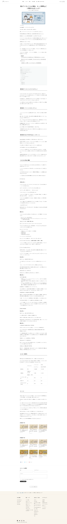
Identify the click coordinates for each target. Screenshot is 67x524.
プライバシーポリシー (45, 504)
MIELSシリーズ (28, 501)
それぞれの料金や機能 (23, 73)
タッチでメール (33, 290)
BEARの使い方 (36, 514)
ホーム (18, 492)
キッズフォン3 (23, 251)
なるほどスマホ (36, 510)
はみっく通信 (21, 492)
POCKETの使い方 (36, 511)
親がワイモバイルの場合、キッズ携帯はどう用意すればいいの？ (34, 492)
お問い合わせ (44, 508)
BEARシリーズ (27, 504)
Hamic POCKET (39, 43)
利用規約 (43, 501)
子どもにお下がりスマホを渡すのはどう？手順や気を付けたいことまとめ (32, 57)
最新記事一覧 (23, 82)
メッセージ (21, 473)
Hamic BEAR (18, 504)
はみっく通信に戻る (34, 486)
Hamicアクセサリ (28, 508)
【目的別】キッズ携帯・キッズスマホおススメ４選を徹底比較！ (31, 62)
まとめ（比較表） (22, 79)
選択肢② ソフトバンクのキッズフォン (25, 70)
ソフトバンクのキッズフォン (24, 76)
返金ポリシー (44, 505)
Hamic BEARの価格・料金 (37, 507)
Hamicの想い (35, 501)
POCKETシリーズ (28, 505)
